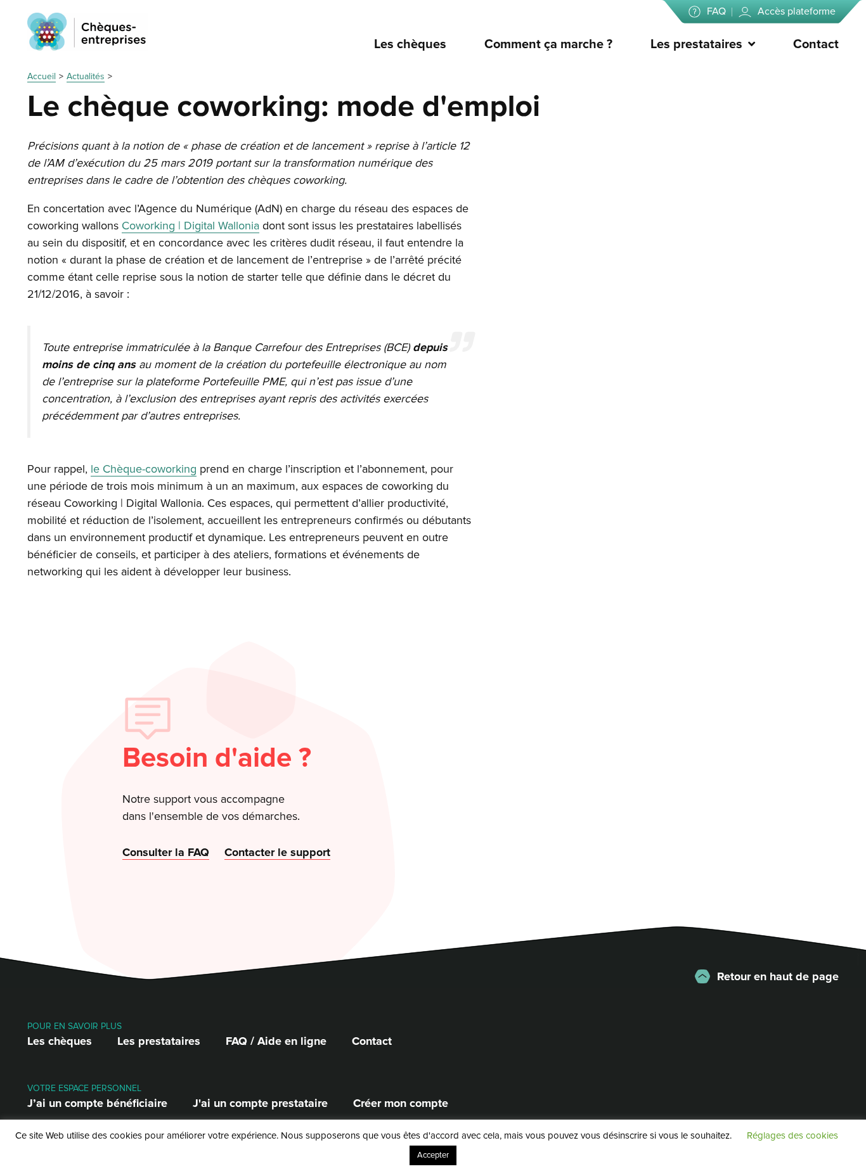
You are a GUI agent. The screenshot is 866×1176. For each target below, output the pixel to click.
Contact (816, 44)
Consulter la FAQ (165, 852)
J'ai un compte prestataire (260, 1103)
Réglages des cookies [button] (792, 1135)
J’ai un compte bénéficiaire (97, 1103)
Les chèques (410, 44)
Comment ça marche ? (548, 44)
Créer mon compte (400, 1103)
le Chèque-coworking (144, 469)
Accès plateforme (797, 11)
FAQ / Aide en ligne (276, 1041)
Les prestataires (696, 44)
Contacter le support (277, 852)
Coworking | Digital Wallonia (190, 226)
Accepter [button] (433, 1155)
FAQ (716, 11)
